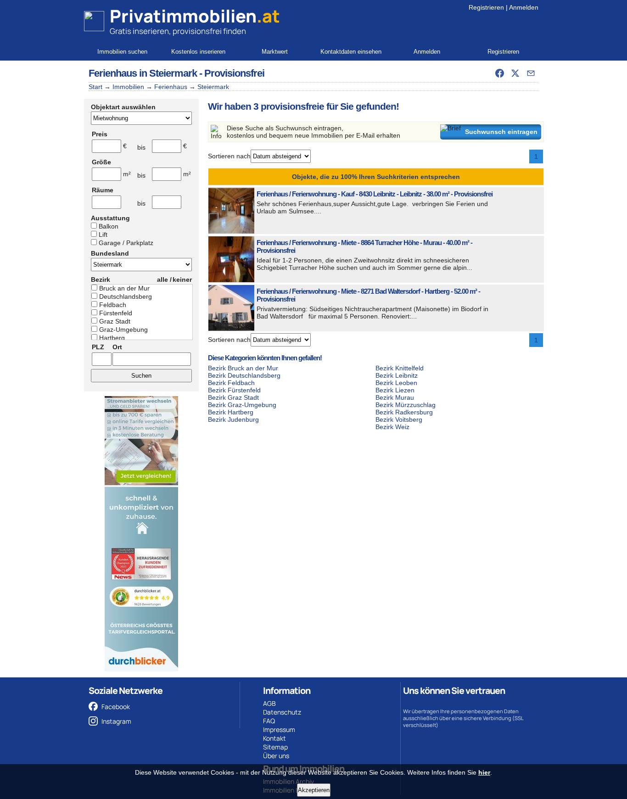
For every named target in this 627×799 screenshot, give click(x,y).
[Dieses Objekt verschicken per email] (530, 73)
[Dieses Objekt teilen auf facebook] (499, 73)
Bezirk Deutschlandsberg (244, 375)
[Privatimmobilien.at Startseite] (94, 21)
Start (95, 86)
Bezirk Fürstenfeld (234, 390)
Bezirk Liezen (394, 390)
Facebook (115, 706)
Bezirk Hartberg (230, 412)
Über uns (276, 755)
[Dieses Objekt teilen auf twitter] (515, 73)
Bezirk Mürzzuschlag (405, 404)
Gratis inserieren (139, 31)
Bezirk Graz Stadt (233, 397)
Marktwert (275, 51)
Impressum (279, 729)
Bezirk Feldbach (231, 382)
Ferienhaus (170, 86)
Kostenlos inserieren (198, 51)
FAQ (269, 720)
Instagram (116, 721)
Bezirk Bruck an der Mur (243, 368)
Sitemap (275, 747)
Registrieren (486, 7)
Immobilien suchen (122, 51)
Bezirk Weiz (392, 426)
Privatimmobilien (195, 16)
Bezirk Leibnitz (396, 375)
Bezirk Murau (394, 397)
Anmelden (523, 7)
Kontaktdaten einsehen (350, 51)
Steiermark (213, 86)
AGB (269, 703)
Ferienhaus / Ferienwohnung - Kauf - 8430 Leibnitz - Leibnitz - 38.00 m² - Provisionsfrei (375, 194)
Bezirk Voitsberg (398, 419)
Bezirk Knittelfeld (399, 368)
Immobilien (128, 86)
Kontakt (274, 738)
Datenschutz (282, 712)
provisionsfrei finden (209, 31)
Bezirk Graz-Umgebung (242, 404)
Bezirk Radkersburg (404, 412)
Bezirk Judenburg (233, 419)
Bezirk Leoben (396, 382)
